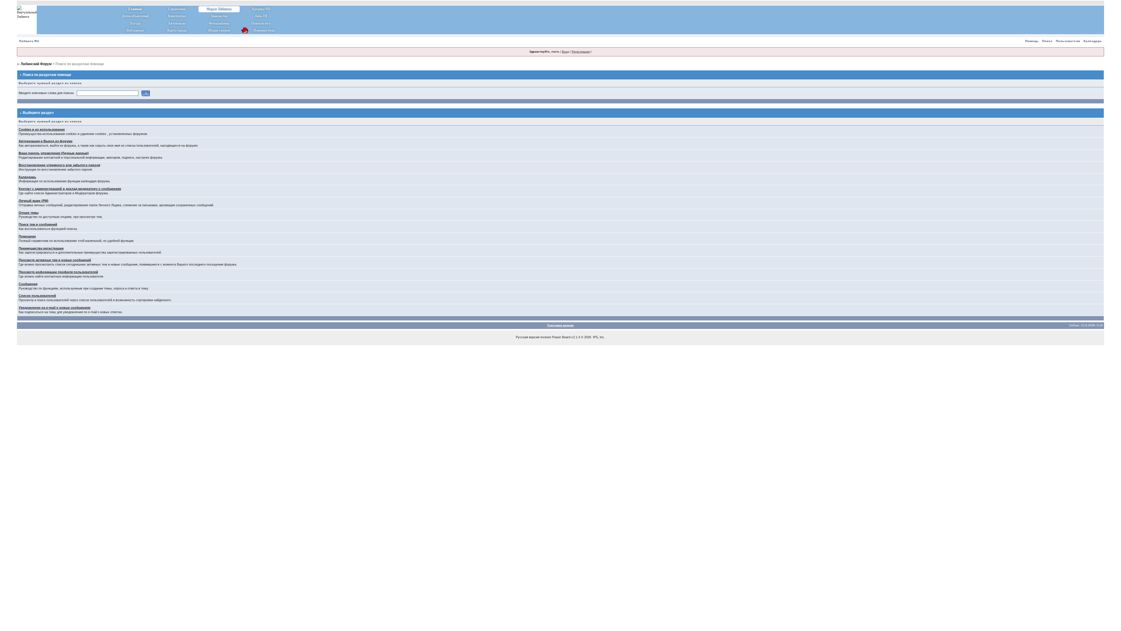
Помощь (1032, 41)
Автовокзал (177, 23)
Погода (135, 23)
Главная (135, 9)
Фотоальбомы (219, 23)
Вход (565, 51)
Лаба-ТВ (261, 16)
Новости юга (260, 23)
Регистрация (581, 51)
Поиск (1047, 41)
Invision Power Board (555, 337)
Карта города (177, 30)
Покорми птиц (260, 30)
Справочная (177, 9)
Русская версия (527, 337)
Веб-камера (135, 30)
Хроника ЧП (261, 9)
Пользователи (1068, 41)
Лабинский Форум (36, 64)
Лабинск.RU (29, 41)
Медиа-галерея (219, 30)
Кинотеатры (177, 16)
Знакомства (219, 16)
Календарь (1093, 41)
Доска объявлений (135, 16)
